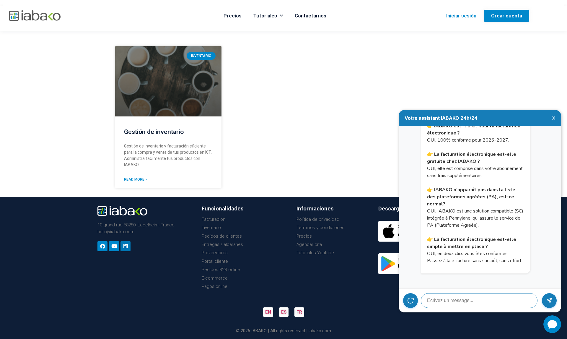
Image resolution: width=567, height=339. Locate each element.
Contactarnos (310, 16)
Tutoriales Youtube (315, 252)
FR (299, 312)
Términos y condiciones (320, 227)
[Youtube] (114, 246)
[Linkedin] (125, 246)
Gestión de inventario (154, 131)
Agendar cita (309, 244)
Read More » (135, 179)
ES (283, 312)
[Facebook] (102, 246)
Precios (233, 16)
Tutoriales (265, 16)
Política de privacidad (317, 219)
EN (268, 312)
